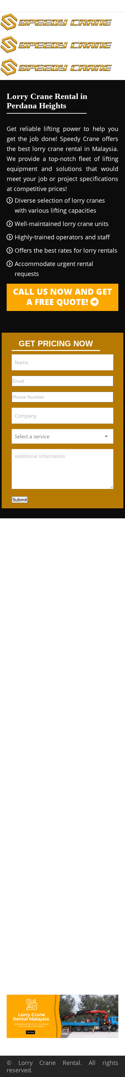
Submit (19, 499)
